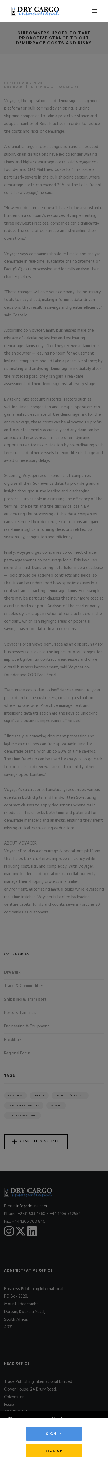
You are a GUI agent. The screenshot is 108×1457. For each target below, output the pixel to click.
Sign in (54, 1433)
